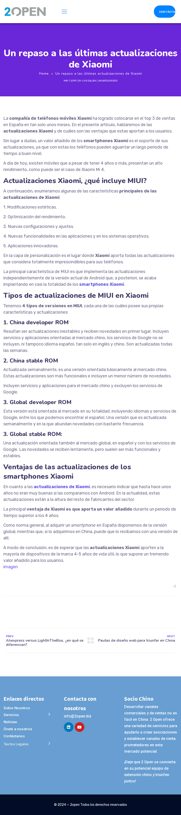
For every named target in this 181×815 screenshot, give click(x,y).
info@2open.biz (77, 716)
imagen (10, 566)
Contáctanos (14, 736)
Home (44, 73)
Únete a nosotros (18, 729)
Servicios (11, 715)
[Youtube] (79, 727)
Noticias (10, 722)
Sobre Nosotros (17, 708)
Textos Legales (16, 744)
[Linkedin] (69, 727)
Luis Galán (89, 80)
